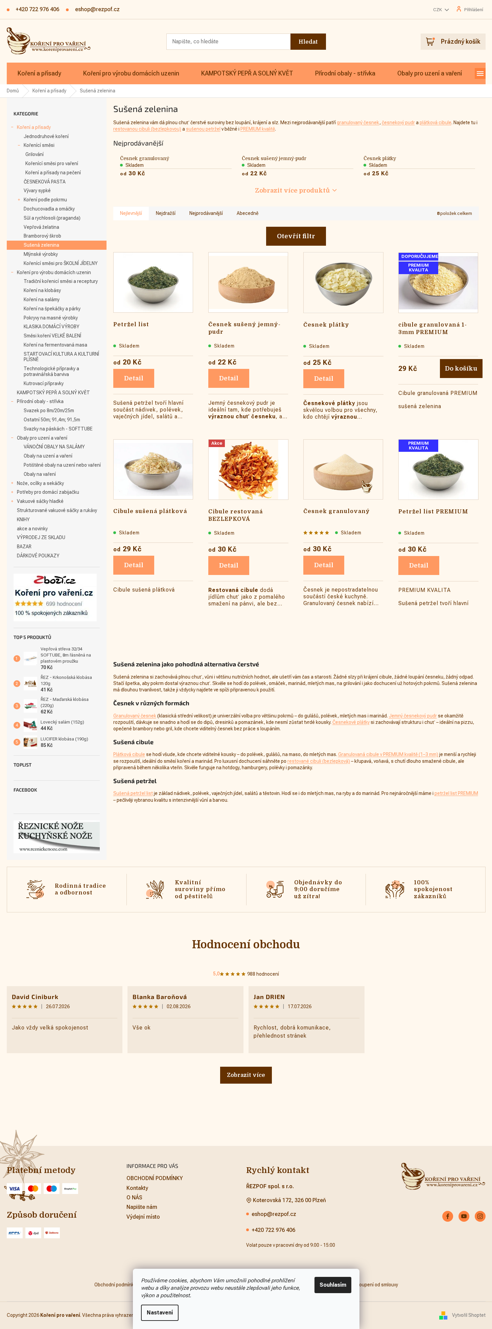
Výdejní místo (143, 1217)
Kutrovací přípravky (44, 383)
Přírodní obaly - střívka (40, 401)
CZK (438, 9)
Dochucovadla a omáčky (49, 209)
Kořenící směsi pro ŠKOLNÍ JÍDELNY (61, 263)
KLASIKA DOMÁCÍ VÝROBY (51, 326)
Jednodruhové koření (46, 136)
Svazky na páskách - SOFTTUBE (58, 428)
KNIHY (23, 519)
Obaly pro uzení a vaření (42, 438)
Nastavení (160, 1312)
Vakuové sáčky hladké (40, 501)
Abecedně (247, 213)
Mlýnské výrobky (41, 254)
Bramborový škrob (42, 236)
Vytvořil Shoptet (469, 1315)
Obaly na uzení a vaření (48, 456)
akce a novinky (32, 528)
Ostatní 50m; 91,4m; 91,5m (52, 419)
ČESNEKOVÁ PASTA (45, 181)
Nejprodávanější (206, 213)
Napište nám (141, 1207)
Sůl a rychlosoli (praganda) (52, 218)
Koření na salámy (42, 299)
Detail (133, 378)
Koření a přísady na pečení (53, 172)
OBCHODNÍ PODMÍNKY (154, 1178)
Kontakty (137, 1188)
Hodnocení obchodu (246, 944)
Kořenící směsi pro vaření (51, 163)
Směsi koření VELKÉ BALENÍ (52, 335)
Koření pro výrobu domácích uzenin (54, 272)
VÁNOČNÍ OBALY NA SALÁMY (54, 446)
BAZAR (24, 546)
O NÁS (134, 1197)
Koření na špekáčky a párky (52, 308)
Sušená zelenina (41, 245)
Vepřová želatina (41, 227)
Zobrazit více (246, 1075)
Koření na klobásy (42, 290)
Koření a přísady (34, 127)
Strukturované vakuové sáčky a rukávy (57, 510)
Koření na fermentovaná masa (55, 345)
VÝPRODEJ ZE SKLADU (41, 537)
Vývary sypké (37, 190)
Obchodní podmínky (115, 1284)
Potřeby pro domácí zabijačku (48, 492)
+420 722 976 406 (273, 1230)
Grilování (34, 154)
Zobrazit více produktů (292, 190)
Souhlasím (333, 1285)
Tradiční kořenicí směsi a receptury (61, 281)
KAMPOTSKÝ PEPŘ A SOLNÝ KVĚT (53, 392)
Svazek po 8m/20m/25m (49, 410)
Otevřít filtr (296, 236)
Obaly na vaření (40, 474)
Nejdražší (165, 213)
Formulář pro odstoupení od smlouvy (360, 1284)
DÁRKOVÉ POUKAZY (38, 555)
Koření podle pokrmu (45, 199)
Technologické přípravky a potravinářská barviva (51, 371)
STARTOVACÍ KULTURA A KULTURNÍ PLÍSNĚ (61, 356)
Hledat (308, 42)
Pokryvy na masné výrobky (51, 317)
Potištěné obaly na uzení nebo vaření (62, 465)
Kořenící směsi (39, 145)
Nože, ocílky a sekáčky (40, 483)
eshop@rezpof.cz (274, 1214)
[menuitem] (39, 73)
